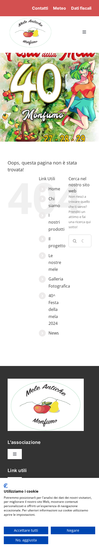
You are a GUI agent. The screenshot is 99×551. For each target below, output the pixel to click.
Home (54, 189)
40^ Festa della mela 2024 (53, 309)
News (53, 333)
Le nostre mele (54, 262)
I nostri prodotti (56, 222)
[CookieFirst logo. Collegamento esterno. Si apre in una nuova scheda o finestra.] (6, 485)
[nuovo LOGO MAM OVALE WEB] (30, 17)
